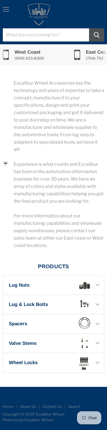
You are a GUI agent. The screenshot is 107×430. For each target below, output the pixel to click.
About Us (28, 406)
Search (74, 406)
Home (8, 406)
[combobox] (46, 34)
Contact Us (52, 406)
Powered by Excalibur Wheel (28, 420)
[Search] (96, 34)
